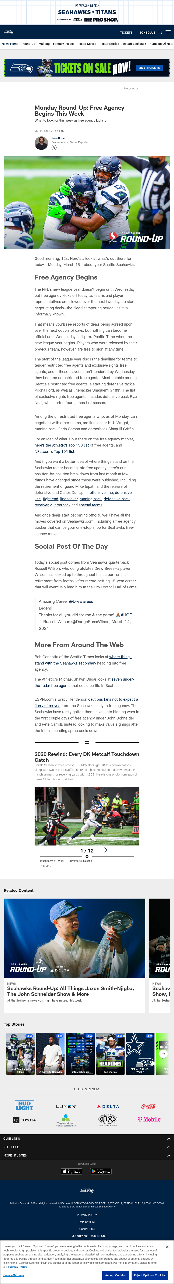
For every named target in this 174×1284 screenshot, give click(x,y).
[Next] (105, 849)
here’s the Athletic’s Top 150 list (62, 445)
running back (91, 498)
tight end (50, 498)
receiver (41, 505)
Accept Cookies (115, 1275)
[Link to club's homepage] (8, 30)
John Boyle (58, 138)
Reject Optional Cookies (150, 1275)
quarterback (60, 505)
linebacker (68, 498)
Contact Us (87, 1228)
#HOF (126, 614)
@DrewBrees (81, 601)
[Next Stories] (163, 1054)
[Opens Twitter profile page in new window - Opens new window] (54, 147)
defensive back (117, 498)
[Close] (167, 1246)
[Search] (160, 32)
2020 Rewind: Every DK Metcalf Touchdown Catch (87, 757)
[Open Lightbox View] (87, 829)
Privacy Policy (87, 1214)
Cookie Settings (13, 1275)
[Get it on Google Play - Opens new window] (101, 1173)
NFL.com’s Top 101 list (54, 451)
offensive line (101, 492)
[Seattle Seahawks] (87, 1191)
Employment (87, 1221)
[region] (87, 1262)
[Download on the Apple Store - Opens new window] (72, 1172)
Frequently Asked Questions (87, 1235)
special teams (90, 505)
